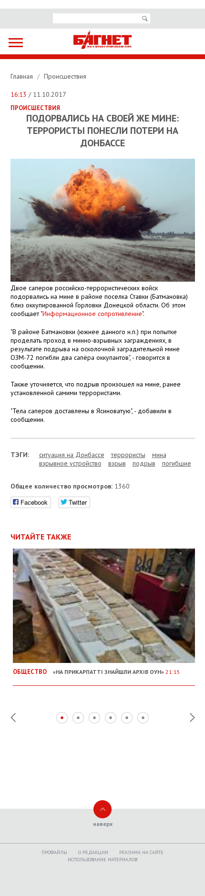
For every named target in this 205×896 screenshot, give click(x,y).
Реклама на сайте (141, 852)
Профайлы (54, 852)
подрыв (144, 463)
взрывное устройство (70, 463)
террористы (128, 454)
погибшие (176, 463)
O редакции (93, 852)
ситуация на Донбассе (71, 454)
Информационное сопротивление (92, 313)
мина (159, 454)
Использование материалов (102, 859)
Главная (22, 76)
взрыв (117, 463)
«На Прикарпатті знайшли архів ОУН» (96, 671)
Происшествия (65, 76)
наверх (103, 823)
